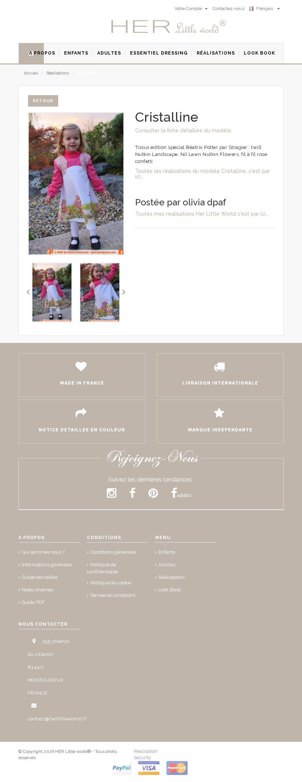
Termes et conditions (112, 595)
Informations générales (47, 564)
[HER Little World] (168, 26)
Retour (43, 100)
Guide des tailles (39, 577)
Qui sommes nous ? (43, 552)
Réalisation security (146, 754)
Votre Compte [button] (189, 8)
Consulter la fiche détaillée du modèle (183, 130)
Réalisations (57, 73)
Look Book (169, 589)
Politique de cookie (110, 582)
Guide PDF (33, 602)
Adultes (166, 564)
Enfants (166, 552)
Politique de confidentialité (102, 568)
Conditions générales (113, 552)
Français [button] (265, 8)
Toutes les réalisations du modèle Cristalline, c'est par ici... (202, 174)
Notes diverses (37, 589)
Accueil (31, 73)
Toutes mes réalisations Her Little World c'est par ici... (202, 214)
